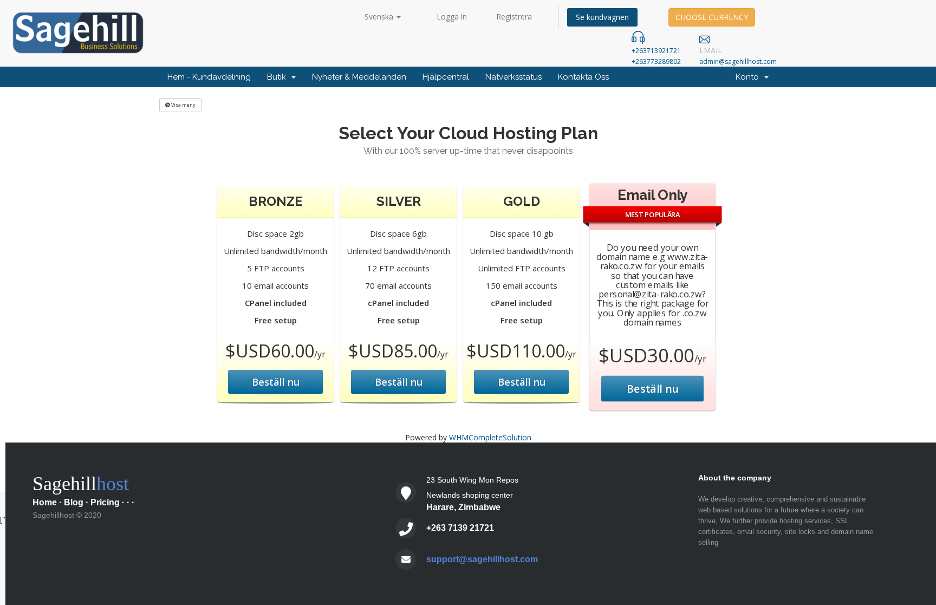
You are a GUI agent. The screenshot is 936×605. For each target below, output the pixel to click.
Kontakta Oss (583, 77)
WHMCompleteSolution (490, 437)
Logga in (452, 16)
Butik (278, 77)
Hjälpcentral (445, 77)
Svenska (380, 16)
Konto (749, 77)
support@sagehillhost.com (482, 559)
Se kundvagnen (602, 17)
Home (44, 502)
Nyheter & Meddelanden (359, 77)
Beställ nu (276, 381)
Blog (73, 502)
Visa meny (183, 104)
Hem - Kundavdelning (209, 77)
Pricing (105, 502)
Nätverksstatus (513, 77)
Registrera (514, 16)
